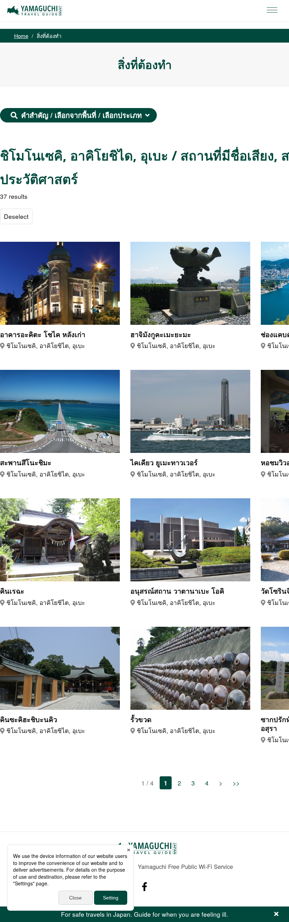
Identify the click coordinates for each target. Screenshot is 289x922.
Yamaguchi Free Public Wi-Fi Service (185, 866)
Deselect (16, 216)
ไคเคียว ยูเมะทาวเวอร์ (164, 462)
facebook (144, 886)
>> (236, 782)
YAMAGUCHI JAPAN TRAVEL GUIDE (35, 10)
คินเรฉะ (12, 591)
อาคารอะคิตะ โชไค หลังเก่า (42, 334)
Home (21, 35)
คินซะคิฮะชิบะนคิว (28, 719)
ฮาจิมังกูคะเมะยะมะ (160, 334)
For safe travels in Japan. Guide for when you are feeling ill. (144, 914)
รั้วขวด (141, 719)
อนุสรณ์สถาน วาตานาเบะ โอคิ (177, 591)
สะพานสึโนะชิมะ (25, 462)
